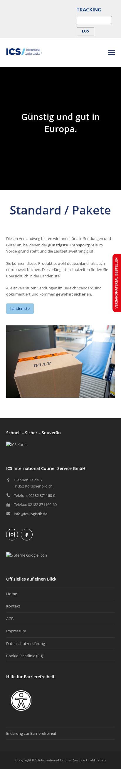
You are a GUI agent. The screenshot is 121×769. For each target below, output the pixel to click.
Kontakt (13, 606)
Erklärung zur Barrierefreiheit (31, 733)
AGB (10, 618)
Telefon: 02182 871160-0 (34, 495)
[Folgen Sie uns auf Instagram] (12, 534)
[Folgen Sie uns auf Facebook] (27, 534)
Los (85, 31)
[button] (111, 52)
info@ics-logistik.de (30, 513)
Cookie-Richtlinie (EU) (24, 655)
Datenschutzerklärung (25, 643)
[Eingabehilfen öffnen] (21, 700)
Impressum (16, 631)
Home (11, 593)
